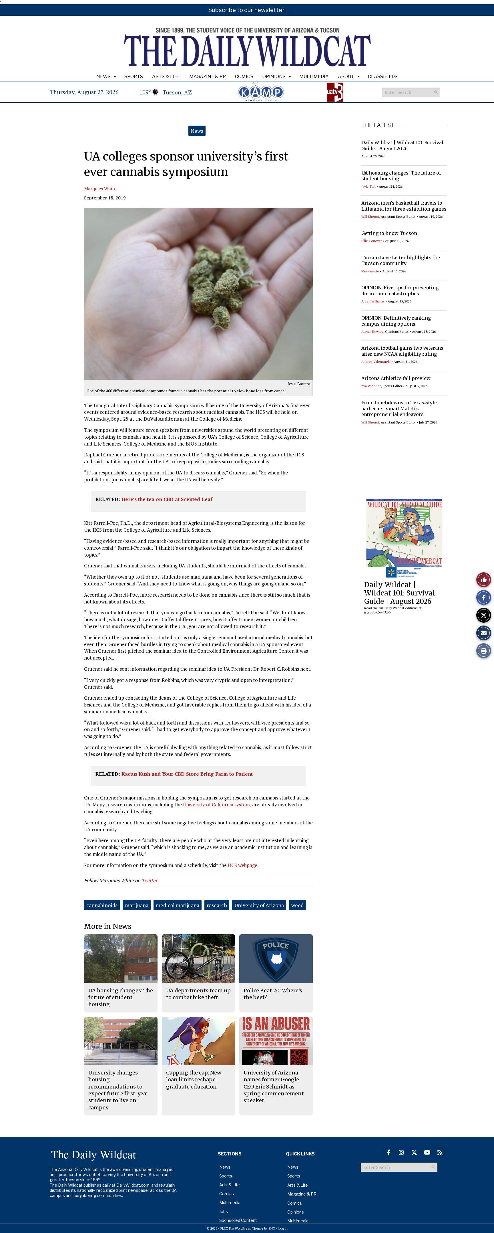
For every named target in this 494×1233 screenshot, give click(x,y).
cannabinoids (101, 905)
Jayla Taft (368, 186)
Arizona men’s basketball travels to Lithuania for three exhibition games (404, 206)
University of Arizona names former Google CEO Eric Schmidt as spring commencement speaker (274, 1086)
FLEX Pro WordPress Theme (241, 1228)
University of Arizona (259, 905)
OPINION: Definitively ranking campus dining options (396, 321)
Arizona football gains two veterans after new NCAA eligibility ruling (402, 351)
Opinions (274, 76)
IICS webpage (242, 865)
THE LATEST (378, 125)
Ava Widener (371, 386)
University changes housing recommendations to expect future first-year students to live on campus (118, 1090)
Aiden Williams (373, 301)
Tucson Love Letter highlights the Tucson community (400, 260)
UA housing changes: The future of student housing (401, 176)
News (103, 76)
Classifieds (383, 76)
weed (297, 905)
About (346, 76)
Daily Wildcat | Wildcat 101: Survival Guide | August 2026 (402, 145)
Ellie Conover (371, 241)
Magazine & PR (207, 76)
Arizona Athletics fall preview (396, 378)
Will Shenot (370, 216)
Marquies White (100, 188)
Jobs (223, 1211)
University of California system (216, 804)
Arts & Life (166, 76)
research (217, 905)
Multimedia (314, 76)
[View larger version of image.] (198, 294)
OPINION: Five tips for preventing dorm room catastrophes (400, 290)
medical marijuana (177, 905)
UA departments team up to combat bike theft (198, 994)
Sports (133, 76)
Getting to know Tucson (389, 233)
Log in (283, 1228)
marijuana (136, 905)
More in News (108, 926)
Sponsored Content (238, 1220)
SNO (271, 1228)
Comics (244, 76)
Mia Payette (370, 271)
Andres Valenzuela (376, 361)
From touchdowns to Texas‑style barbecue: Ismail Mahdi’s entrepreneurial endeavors (399, 408)
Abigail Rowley (372, 331)
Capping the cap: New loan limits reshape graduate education (193, 1079)
